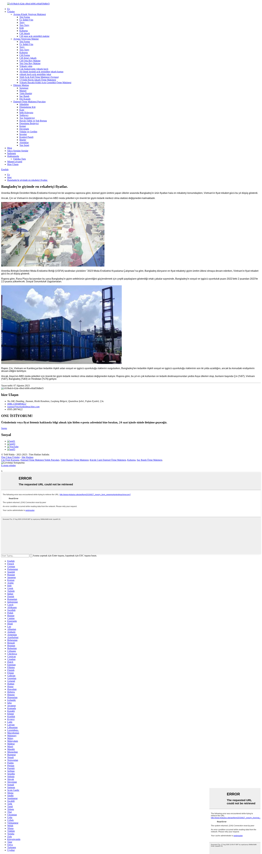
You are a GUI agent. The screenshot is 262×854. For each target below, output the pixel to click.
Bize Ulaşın (12, 164)
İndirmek (11, 153)
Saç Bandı (24, 96)
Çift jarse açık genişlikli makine (34, 36)
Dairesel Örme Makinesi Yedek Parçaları (39, 460)
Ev (8, 9)
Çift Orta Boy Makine (29, 60)
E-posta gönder (8, 465)
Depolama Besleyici (29, 123)
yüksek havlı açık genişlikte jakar (35, 74)
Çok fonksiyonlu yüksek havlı (33, 69)
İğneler (22, 139)
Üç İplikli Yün (26, 19)
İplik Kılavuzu (26, 112)
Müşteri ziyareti (14, 161)
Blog (9, 148)
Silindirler (24, 104)
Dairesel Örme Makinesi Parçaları (29, 101)
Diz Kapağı (24, 99)
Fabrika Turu (19, 159)
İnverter (23, 134)
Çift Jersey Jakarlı (27, 58)
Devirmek (24, 129)
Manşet (22, 90)
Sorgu (4, 428)
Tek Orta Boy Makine (29, 63)
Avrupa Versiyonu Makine (26, 39)
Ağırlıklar (24, 142)
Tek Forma (24, 17)
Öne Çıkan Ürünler (10, 457)
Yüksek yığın (25, 66)
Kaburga (23, 30)
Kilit (21, 28)
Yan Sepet (24, 145)
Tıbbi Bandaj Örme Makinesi (74, 460)
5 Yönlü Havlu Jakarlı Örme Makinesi (37, 79)
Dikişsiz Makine (21, 85)
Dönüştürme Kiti (27, 107)
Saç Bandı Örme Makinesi (149, 460)
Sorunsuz (23, 88)
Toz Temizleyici (27, 118)
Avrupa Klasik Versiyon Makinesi (29, 14)
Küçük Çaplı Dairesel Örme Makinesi (108, 460)
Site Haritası (27, 457)
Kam (21, 109)
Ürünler (11, 11)
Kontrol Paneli (26, 137)
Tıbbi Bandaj (25, 93)
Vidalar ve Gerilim (28, 131)
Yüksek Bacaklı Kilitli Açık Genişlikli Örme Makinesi (45, 82)
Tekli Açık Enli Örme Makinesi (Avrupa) (39, 77)
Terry (22, 22)
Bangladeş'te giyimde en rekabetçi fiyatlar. (27, 180)
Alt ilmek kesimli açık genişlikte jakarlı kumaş (41, 71)
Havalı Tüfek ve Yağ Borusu (33, 120)
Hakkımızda (13, 156)
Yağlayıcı (23, 115)
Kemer (22, 126)
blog (9, 177)
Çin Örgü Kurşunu (10, 460)
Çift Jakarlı (24, 33)
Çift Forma (24, 55)
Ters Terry (24, 25)
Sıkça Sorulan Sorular (17, 150)
